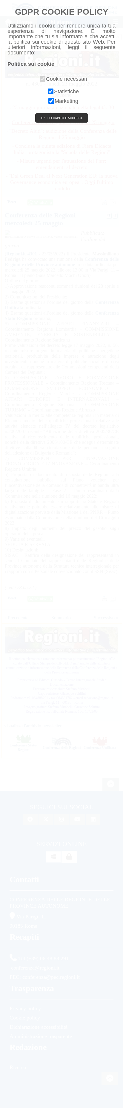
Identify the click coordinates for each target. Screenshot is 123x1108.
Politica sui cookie (30, 64)
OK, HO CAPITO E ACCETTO (61, 118)
